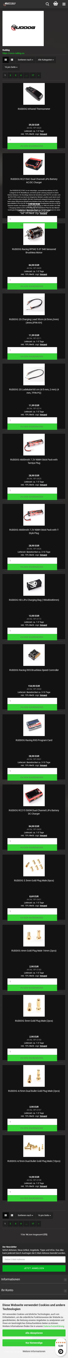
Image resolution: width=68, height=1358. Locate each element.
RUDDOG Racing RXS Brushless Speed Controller (34, 670)
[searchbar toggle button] (47, 4)
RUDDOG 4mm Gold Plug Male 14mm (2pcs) (33, 950)
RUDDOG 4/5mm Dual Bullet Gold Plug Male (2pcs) (34, 1091)
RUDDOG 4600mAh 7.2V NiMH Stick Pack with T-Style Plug (34, 531)
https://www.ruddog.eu (13, 53)
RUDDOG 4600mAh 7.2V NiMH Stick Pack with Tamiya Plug (34, 461)
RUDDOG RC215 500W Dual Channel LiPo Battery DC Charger (34, 812)
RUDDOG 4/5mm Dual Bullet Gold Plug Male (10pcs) (33, 1161)
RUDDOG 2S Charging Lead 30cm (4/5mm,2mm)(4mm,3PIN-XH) (34, 321)
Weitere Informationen (34, 1351)
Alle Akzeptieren (34, 1333)
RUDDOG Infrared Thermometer (34, 109)
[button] (5, 60)
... (27, 75)
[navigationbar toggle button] (64, 4)
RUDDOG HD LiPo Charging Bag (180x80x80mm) (34, 600)
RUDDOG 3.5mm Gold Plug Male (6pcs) (34, 880)
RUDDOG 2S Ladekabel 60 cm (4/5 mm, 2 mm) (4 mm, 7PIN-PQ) (34, 391)
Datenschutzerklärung (53, 1326)
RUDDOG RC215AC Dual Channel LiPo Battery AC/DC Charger (34, 181)
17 (33, 75)
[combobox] (25, 60)
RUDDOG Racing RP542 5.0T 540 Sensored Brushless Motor (34, 251)
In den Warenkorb (31, 146)
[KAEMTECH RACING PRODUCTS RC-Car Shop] (8, 4)
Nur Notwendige (34, 1342)
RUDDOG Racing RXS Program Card (34, 740)
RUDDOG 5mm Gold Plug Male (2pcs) (34, 1020)
